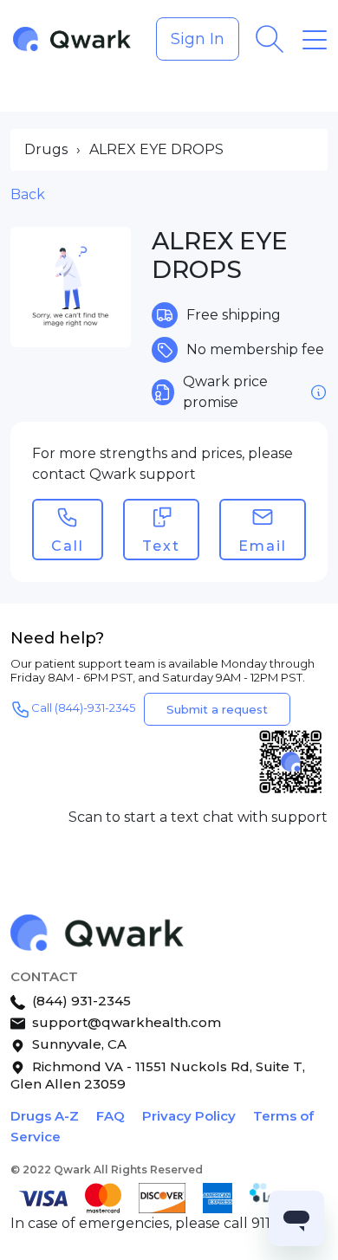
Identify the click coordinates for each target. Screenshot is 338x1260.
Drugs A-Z (44, 1116)
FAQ (110, 1116)
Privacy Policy (189, 1116)
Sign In (197, 38)
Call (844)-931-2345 (83, 708)
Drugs (46, 149)
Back (27, 194)
